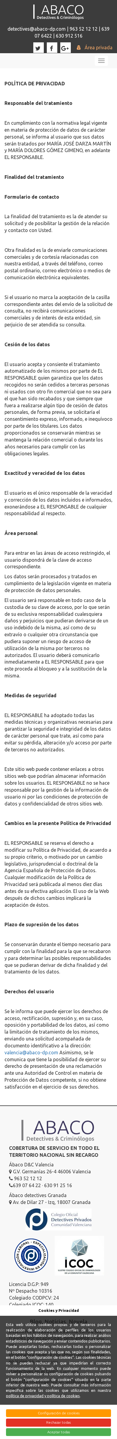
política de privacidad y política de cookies (43, 1396)
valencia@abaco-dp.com (31, 1052)
